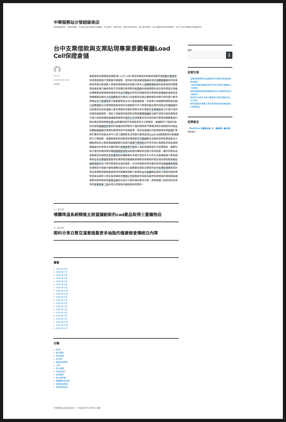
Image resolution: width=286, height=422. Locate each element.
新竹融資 (60, 356)
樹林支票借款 (62, 362)
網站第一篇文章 (223, 128)
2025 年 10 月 (62, 294)
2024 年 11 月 (62, 325)
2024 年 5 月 (61, 328)
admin (57, 76)
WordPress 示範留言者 (200, 128)
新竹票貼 (60, 352)
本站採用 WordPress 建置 (89, 408)
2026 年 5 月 (61, 278)
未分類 (56, 84)
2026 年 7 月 (61, 272)
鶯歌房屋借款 (62, 384)
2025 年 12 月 (62, 290)
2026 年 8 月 (61, 269)
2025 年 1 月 (61, 319)
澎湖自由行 (61, 371)
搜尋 (190, 50)
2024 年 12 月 (62, 322)
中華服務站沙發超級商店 (77, 22)
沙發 (58, 365)
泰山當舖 (60, 368)
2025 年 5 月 (61, 306)
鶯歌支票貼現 (62, 387)
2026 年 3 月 (61, 284)
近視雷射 (60, 374)
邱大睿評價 (61, 377)
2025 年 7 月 (61, 300)
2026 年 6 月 (61, 275)
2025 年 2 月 (61, 315)
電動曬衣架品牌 (63, 381)
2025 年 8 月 (61, 297)
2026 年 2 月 (61, 287)
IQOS (58, 349)
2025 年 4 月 (61, 309)
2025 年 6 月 (61, 303)
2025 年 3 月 (61, 312)
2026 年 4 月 (61, 281)
